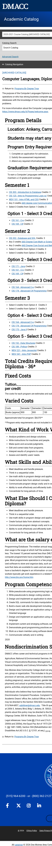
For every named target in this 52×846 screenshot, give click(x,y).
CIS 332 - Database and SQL (22, 238)
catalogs (19, 844)
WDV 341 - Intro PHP (21, 354)
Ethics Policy (32, 831)
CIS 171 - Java (18, 266)
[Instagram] (29, 806)
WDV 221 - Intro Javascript (24, 350)
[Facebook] (8, 806)
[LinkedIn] (39, 806)
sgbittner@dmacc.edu (29, 705)
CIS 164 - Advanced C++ (23, 287)
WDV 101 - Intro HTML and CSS (24, 199)
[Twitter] (18, 805)
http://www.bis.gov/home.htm (19, 577)
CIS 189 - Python (19, 346)
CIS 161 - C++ (18, 220)
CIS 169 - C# (17, 224)
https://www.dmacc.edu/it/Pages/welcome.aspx (25, 111)
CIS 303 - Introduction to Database (25, 192)
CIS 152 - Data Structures (23, 343)
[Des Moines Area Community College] (15, 6)
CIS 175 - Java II (19, 329)
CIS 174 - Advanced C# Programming (29, 291)
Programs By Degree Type (27, 88)
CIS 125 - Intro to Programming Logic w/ (28, 196)
